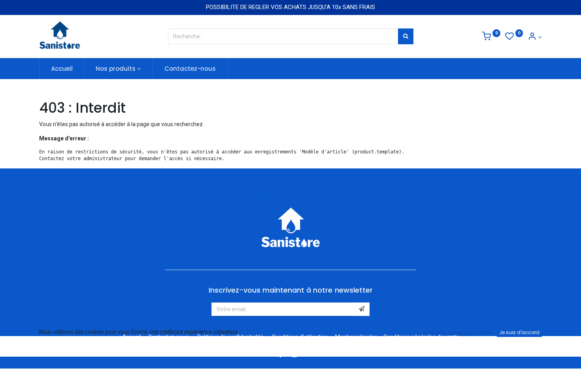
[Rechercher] (405, 36)
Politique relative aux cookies (458, 332)
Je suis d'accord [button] (519, 332)
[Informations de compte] (535, 37)
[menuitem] (62, 68)
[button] (362, 309)
